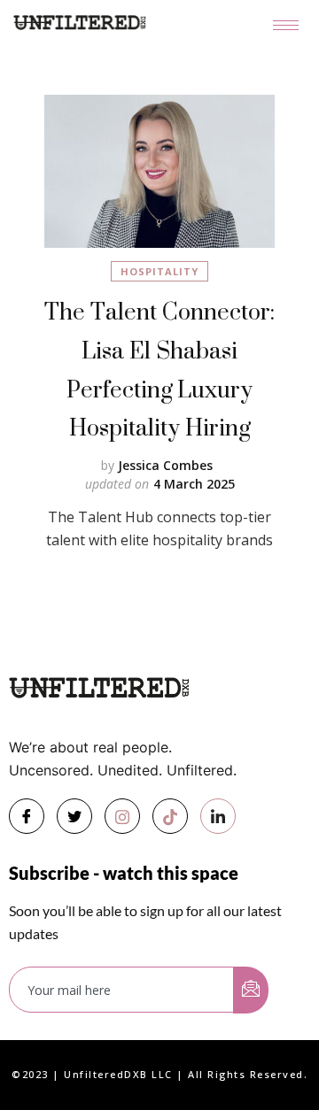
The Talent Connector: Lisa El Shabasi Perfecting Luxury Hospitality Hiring (159, 369)
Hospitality (159, 271)
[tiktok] (170, 816)
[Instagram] (122, 816)
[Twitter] (74, 816)
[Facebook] (26, 816)
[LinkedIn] (218, 816)
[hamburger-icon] (286, 25)
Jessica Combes (165, 465)
